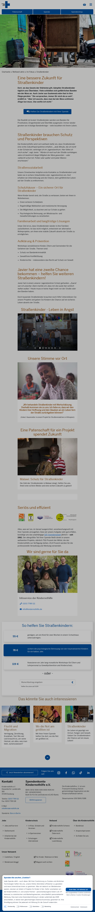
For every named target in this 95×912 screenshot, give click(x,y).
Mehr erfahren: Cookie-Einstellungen (78, 895)
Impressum (83, 907)
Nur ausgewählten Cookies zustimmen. (78, 892)
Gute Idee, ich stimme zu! (78, 889)
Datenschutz (75, 907)
